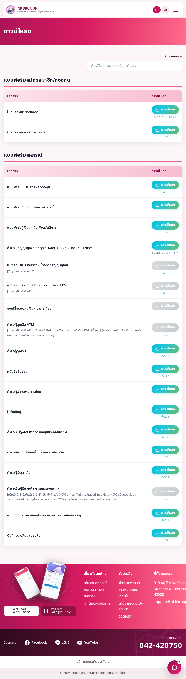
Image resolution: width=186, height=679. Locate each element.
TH (157, 10)
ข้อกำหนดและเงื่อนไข (128, 593)
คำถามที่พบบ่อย (130, 583)
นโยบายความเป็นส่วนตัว (131, 606)
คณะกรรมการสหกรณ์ (94, 593)
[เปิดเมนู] (175, 10)
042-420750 (161, 646)
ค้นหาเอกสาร (173, 56)
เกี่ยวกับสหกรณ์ (95, 583)
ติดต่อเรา (125, 616)
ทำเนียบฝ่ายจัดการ (97, 603)
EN (165, 10)
